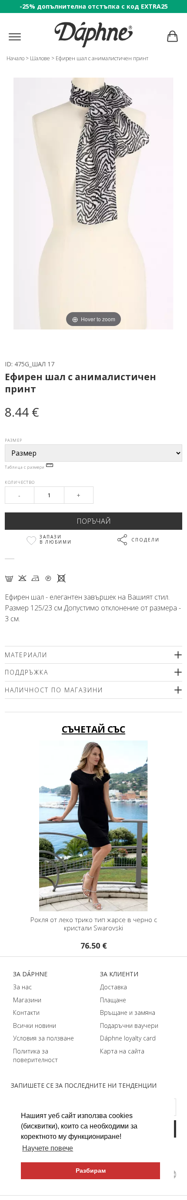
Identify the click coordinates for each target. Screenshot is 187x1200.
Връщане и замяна (127, 1012)
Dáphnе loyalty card (128, 1038)
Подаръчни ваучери (129, 1025)
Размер (13, 440)
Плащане (113, 1000)
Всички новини (34, 1025)
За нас (22, 987)
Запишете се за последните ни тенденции (84, 1085)
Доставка (113, 987)
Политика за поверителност (35, 1055)
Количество (20, 482)
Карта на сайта (122, 1051)
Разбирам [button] (91, 1170)
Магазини (27, 1000)
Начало (15, 58)
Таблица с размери (25, 467)
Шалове (40, 58)
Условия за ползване (43, 1038)
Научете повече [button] (47, 1148)
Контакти (26, 1012)
